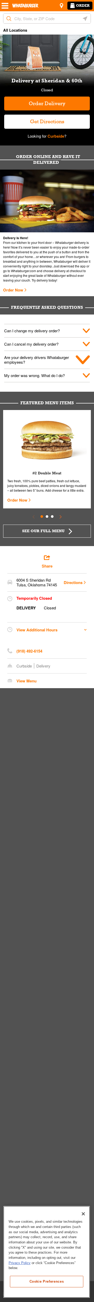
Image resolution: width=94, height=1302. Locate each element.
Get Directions (34, 119)
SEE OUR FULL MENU (43, 531)
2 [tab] (47, 516)
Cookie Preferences (47, 1281)
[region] (46, 1252)
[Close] (83, 1214)
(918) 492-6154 (29, 651)
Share (47, 566)
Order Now (13, 290)
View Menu (26, 681)
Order (83, 5)
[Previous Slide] (33, 516)
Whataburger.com (24, 270)
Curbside (55, 136)
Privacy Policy (20, 1263)
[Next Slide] (60, 516)
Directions (73, 582)
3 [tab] (52, 516)
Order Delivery (47, 103)
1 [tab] (41, 516)
